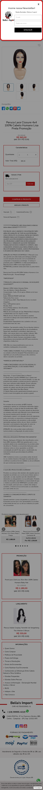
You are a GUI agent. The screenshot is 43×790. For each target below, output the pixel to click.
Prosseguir (37, 788)
